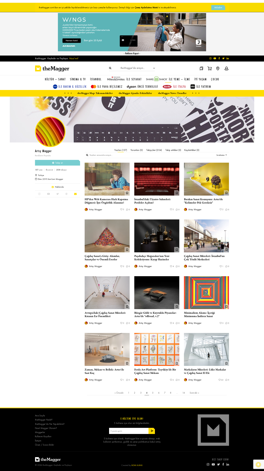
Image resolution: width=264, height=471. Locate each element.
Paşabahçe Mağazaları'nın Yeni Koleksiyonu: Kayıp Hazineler (151, 258)
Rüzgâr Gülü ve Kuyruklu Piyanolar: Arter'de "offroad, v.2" (155, 314)
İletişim (38, 440)
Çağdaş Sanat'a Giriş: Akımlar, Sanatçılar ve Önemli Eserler (102, 258)
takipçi (61, 169)
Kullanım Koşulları (43, 436)
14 (183, 392)
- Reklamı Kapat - (132, 53)
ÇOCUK (215, 79)
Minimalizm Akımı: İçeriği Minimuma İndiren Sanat (199, 314)
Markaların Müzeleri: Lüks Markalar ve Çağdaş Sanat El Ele (205, 371)
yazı (38, 169)
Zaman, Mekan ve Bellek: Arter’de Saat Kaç (104, 371)
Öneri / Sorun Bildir (44, 445)
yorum (49, 169)
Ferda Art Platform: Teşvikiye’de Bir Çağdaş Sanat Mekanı (155, 371)
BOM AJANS (137, 465)
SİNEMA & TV (78, 79)
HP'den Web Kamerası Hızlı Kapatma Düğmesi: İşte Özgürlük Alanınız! (106, 201)
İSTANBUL (96, 79)
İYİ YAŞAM (200, 79)
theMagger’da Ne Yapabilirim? (49, 424)
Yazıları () (120, 150)
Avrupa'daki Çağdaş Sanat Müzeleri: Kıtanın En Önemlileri (105, 314)
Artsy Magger (95, 209)
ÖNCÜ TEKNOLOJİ (148, 86)
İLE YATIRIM (203, 86)
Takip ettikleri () (173, 150)
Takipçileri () (154, 150)
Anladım (218, 7)
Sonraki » (194, 392)
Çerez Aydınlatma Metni (146, 7)
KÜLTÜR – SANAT (55, 79)
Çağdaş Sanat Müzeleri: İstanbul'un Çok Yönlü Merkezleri (204, 258)
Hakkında (59, 187)
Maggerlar (40, 432)
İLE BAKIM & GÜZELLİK (73, 86)
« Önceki (119, 392)
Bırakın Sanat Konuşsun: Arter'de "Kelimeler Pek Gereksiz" (203, 201)
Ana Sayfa (40, 415)
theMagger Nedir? (44, 420)
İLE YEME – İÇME (179, 79)
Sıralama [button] (220, 155)
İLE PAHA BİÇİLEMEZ (110, 86)
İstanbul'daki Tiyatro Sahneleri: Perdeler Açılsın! (152, 201)
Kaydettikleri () (191, 150)
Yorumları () (136, 150)
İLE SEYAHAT (134, 79)
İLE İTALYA (179, 86)
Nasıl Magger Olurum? (46, 428)
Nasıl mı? (73, 58)
